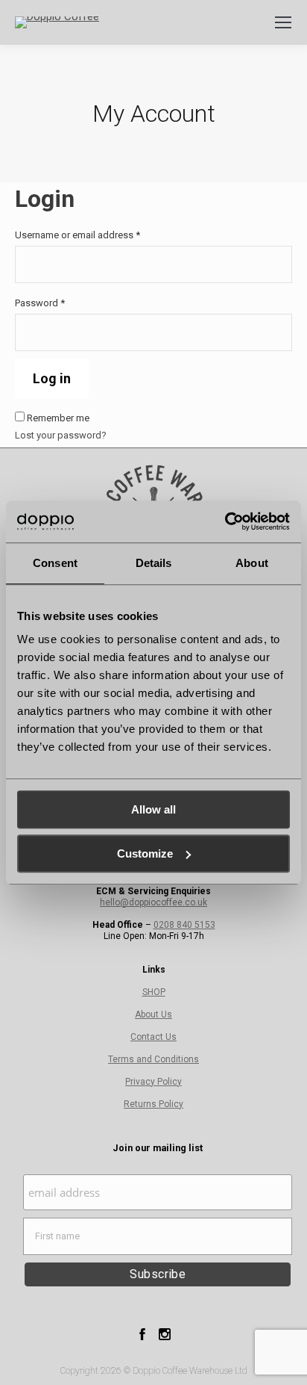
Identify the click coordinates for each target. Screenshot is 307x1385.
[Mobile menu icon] (283, 22)
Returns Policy (153, 1104)
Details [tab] (154, 563)
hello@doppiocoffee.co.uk (153, 902)
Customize (145, 853)
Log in (52, 378)
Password (59, 303)
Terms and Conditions (153, 1059)
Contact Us (153, 1037)
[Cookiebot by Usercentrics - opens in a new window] (224, 521)
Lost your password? (61, 435)
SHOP (153, 992)
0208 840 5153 (184, 925)
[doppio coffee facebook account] (142, 1340)
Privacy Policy (153, 1081)
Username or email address (96, 235)
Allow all (153, 809)
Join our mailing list (158, 1147)
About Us (153, 1014)
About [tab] (251, 563)
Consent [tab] (55, 563)
